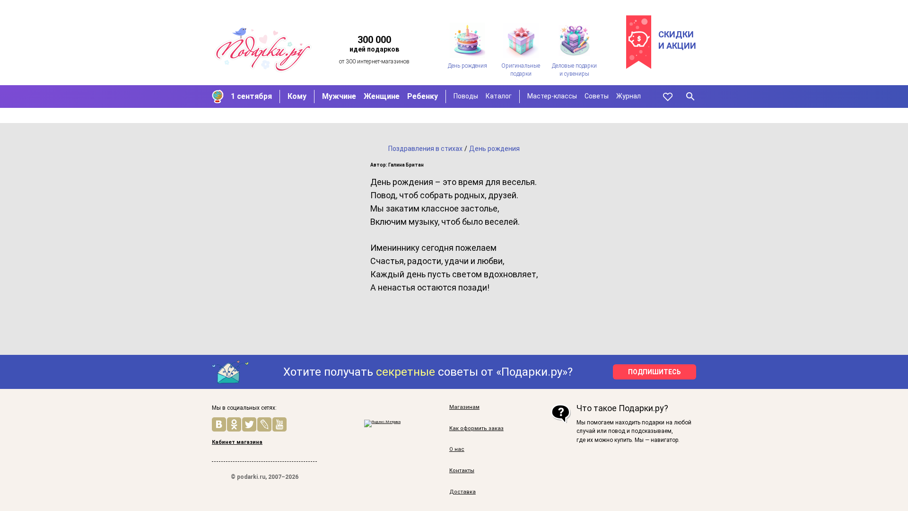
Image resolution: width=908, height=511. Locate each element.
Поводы (466, 96)
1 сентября (251, 96)
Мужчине (339, 96)
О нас (456, 449)
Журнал (628, 96)
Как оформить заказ (476, 428)
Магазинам (464, 407)
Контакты (461, 470)
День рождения (494, 148)
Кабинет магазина (237, 442)
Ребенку (422, 96)
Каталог (499, 96)
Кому (297, 96)
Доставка (462, 492)
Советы (597, 96)
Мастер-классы (552, 96)
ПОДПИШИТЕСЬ (654, 372)
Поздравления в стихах (425, 148)
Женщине (382, 96)
